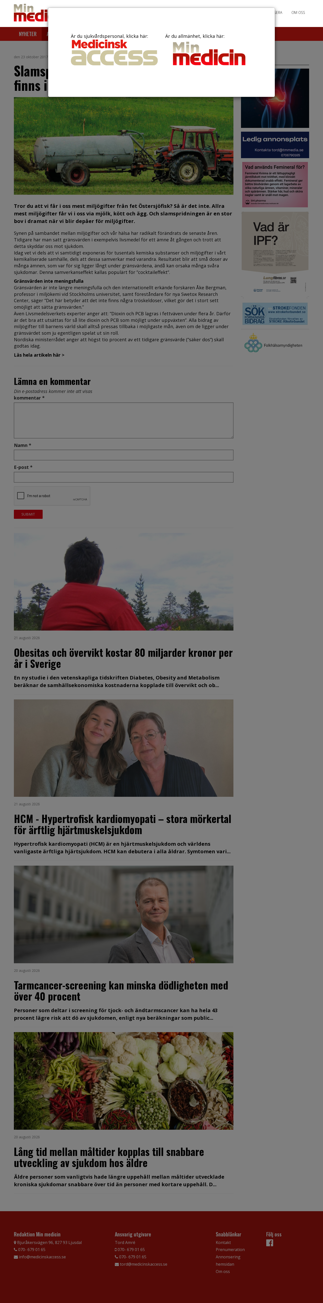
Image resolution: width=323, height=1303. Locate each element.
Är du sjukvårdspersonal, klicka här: (109, 36)
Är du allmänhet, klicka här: (195, 36)
